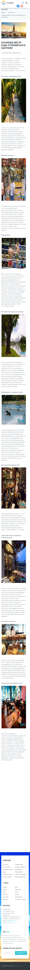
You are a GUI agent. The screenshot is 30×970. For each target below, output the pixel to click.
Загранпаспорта (7, 874)
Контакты (5, 864)
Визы (4, 872)
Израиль (5, 899)
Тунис (16, 892)
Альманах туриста (20, 867)
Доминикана (18, 897)
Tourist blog (11, 12)
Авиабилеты (18, 869)
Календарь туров (8, 869)
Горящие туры (19, 864)
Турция (5, 887)
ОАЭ (4, 892)
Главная (3, 12)
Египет (5, 889)
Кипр (16, 887)
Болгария (5, 897)
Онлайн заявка (7, 877)
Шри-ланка (18, 889)
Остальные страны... (21, 899)
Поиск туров (6, 867)
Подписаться (21, 953)
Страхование (18, 872)
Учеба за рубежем (20, 877)
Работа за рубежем (20, 874)
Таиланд (5, 894)
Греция (17, 894)
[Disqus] (13, 785)
